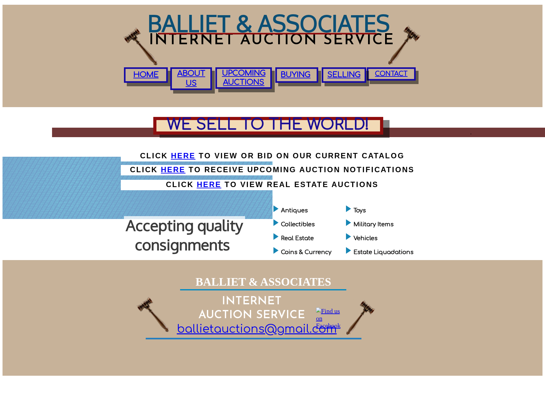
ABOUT (191, 73)
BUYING (295, 74)
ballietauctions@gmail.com (257, 329)
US (191, 83)
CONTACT (391, 73)
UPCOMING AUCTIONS (244, 78)
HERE (173, 169)
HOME (146, 74)
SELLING (343, 74)
